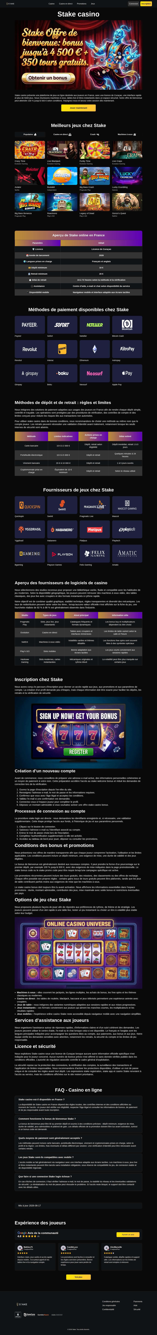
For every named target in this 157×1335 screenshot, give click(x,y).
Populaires (28, 134)
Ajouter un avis (128, 1235)
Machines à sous (125, 134)
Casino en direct (60, 134)
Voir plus (78, 1277)
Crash (93, 134)
